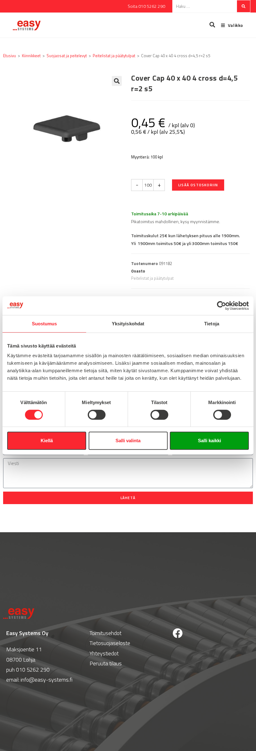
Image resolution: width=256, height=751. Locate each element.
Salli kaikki (209, 440)
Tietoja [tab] (211, 323)
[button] (117, 81)
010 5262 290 (33, 669)
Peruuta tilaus (106, 663)
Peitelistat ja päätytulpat (114, 56)
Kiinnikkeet (31, 56)
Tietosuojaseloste (110, 643)
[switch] (97, 415)
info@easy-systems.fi (46, 679)
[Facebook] (178, 633)
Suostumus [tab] (44, 323)
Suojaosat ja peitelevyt (67, 56)
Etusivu (9, 56)
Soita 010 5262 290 (146, 6)
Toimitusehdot (105, 633)
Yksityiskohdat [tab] (128, 323)
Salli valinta (128, 440)
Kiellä (47, 440)
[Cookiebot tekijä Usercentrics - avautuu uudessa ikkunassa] (221, 305)
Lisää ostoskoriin (198, 185)
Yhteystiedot (104, 653)
